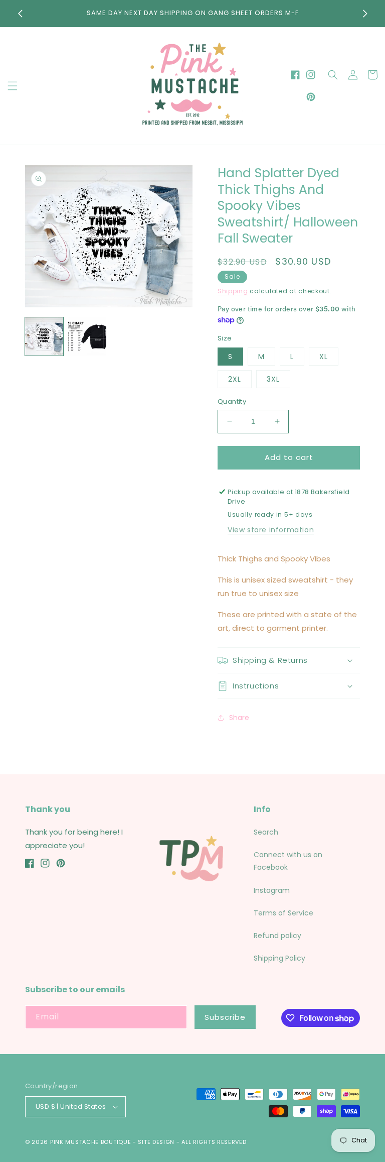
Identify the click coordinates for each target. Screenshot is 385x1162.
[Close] (361, 526)
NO (191, 616)
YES (191, 577)
